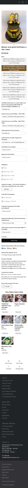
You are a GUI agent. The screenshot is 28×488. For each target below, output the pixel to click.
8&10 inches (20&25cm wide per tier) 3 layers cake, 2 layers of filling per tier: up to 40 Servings (14, 89)
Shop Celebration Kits (7, 394)
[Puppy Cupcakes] (21, 298)
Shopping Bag (19, 369)
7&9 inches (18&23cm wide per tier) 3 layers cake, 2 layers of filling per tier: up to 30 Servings (14, 82)
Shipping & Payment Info (8, 469)
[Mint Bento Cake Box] (7, 341)
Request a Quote (6, 388)
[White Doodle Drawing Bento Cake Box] (21, 319)
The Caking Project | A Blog (9, 396)
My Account (8, 363)
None (5, 168)
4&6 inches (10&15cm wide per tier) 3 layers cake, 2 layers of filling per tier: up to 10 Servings (14, 61)
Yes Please (10, 201)
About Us (4, 475)
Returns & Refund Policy (8, 434)
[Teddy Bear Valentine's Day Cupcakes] (7, 298)
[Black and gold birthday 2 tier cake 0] (14, 27)
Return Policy (5, 472)
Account (4, 407)
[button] (19, 2)
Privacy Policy (5, 428)
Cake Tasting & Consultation (9, 391)
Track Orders (19, 363)
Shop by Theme (6, 386)
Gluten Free (9, 175)
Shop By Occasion (6, 383)
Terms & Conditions (7, 464)
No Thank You (7, 197)
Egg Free (8, 179)
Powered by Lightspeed (8, 484)
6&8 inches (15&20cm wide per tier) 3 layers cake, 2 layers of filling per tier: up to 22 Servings (14, 75)
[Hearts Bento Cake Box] (7, 319)
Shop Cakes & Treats (7, 380)
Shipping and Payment (7, 431)
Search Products (6, 404)
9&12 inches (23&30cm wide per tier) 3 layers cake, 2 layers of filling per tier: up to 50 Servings (14, 97)
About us (4, 437)
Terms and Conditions (7, 426)
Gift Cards (4, 418)
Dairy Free (9, 171)
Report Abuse (5, 477)
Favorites (8, 369)
